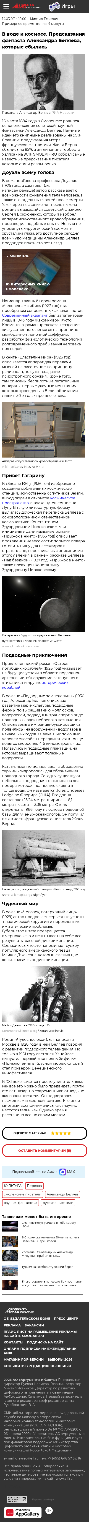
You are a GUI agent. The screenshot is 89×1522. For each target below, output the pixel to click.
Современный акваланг (25, 315)
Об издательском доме (27, 1319)
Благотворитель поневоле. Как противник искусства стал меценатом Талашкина (52, 1283)
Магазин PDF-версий (24, 1359)
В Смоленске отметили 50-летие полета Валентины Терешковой (50, 1239)
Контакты (13, 1342)
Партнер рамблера (43, 1499)
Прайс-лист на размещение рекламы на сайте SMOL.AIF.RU (40, 1334)
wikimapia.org (12, 466)
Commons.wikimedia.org (19, 1031)
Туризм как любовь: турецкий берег (47, 1267)
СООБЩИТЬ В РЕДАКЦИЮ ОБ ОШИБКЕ (38, 1366)
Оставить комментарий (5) (44, 1151)
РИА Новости (63, 113)
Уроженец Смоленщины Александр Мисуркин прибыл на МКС (47, 1253)
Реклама (12, 1325)
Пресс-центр (66, 1319)
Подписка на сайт (45, 1342)
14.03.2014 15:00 (14, 19)
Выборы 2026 (59, 1359)
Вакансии (34, 1325)
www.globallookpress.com (20, 646)
